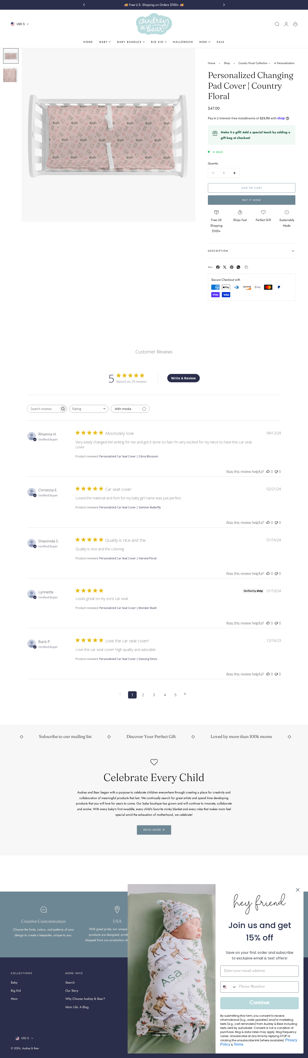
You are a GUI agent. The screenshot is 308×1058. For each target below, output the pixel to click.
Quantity (213, 163)
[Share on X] (225, 267)
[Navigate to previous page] (121, 694)
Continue (259, 1003)
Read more (152, 830)
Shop (227, 63)
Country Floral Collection (253, 63)
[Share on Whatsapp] (238, 267)
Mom (14, 998)
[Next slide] (224, 5)
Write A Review (183, 378)
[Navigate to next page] (186, 694)
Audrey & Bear (30, 1048)
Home (211, 63)
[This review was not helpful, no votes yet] (276, 471)
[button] (277, 24)
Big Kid (16, 990)
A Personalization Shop (287, 63)
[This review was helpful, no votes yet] (268, 471)
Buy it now (251, 200)
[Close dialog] (298, 890)
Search (70, 982)
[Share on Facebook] (218, 267)
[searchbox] (43, 409)
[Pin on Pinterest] (232, 267)
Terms (238, 1044)
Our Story (71, 990)
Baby (14, 982)
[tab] (10, 56)
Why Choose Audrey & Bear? (85, 998)
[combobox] (88, 409)
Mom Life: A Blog (77, 1007)
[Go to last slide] (84, 5)
